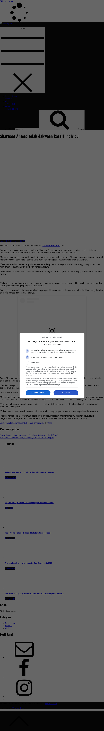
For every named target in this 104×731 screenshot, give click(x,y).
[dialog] (52, 365)
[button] (52, 362)
